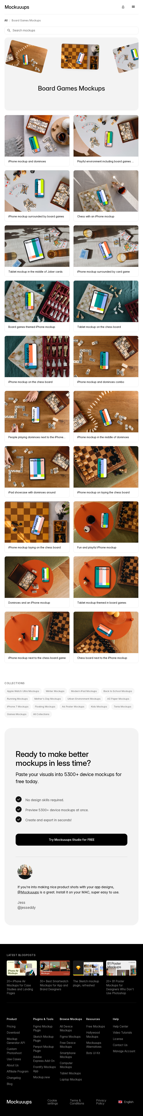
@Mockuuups (28, 892)
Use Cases (14, 1059)
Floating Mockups (45, 706)
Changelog (14, 1078)
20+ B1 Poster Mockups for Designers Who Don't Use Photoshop (120, 987)
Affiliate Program (17, 1071)
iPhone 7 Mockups (17, 706)
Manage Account (124, 1051)
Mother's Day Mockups (47, 698)
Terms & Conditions (77, 1102)
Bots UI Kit (93, 1053)
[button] (123, 7)
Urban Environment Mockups (84, 698)
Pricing (11, 1026)
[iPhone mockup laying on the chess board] (71, 56)
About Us (13, 1065)
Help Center (120, 1026)
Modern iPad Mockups (84, 691)
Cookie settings (52, 1102)
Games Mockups (16, 714)
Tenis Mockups (122, 706)
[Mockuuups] (60, 7)
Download (13, 1032)
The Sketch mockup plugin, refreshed (86, 983)
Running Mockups (17, 698)
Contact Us (120, 1045)
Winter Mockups (55, 691)
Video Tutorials (122, 1032)
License (118, 1039)
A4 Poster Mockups (73, 706)
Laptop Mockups (71, 1079)
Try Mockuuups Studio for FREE (71, 840)
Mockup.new (41, 1077)
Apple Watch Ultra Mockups (23, 691)
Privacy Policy (101, 1102)
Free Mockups (95, 1026)
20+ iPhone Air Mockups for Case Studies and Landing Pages (20, 987)
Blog (9, 1084)
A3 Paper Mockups (118, 698)
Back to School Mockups (118, 691)
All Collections (41, 714)
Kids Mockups (99, 706)
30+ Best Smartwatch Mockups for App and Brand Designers (54, 985)
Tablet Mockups (70, 1073)
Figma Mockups (70, 1036)
